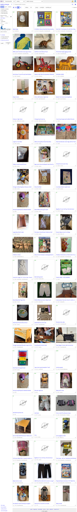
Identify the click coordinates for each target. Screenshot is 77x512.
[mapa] (20, 7)
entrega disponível (5, 36)
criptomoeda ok (4, 38)
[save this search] (75, 4)
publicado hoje (4, 11)
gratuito (3, 21)
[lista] (14, 7)
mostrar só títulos (5, 9)
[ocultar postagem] (32, 31)
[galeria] (18, 7)
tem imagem (3, 10)
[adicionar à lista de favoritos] (13, 31)
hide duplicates (4, 13)
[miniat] (16, 7)
